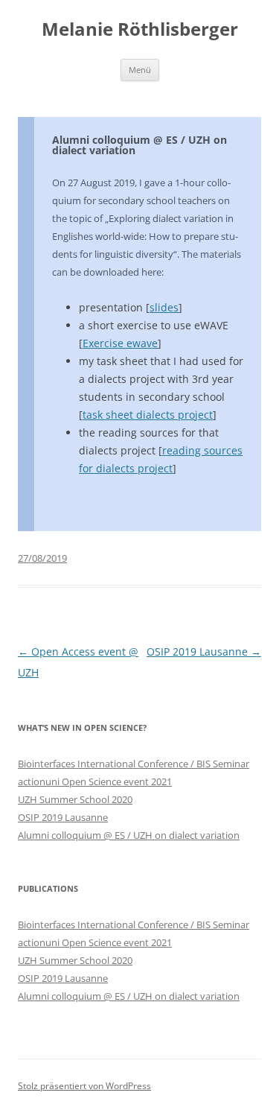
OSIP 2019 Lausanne (204, 651)
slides (164, 307)
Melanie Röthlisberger (140, 29)
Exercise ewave (120, 343)
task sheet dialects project (148, 415)
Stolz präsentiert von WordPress (84, 1085)
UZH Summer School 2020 (75, 799)
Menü (140, 69)
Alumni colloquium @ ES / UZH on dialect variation (139, 145)
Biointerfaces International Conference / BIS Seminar (133, 763)
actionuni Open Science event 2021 (95, 781)
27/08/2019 (42, 558)
